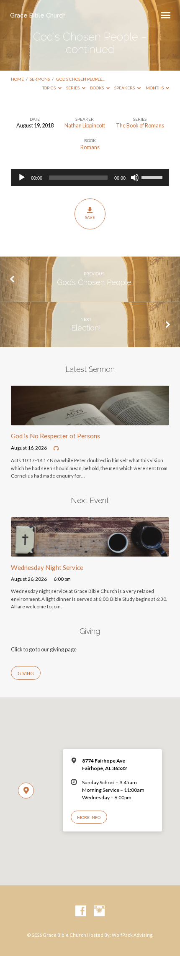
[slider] (153, 176)
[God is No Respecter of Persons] (90, 420)
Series (73, 87)
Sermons (40, 78)
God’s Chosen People (94, 282)
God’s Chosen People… (80, 78)
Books (97, 87)
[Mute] (135, 177)
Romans (90, 147)
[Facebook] (80, 911)
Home (17, 78)
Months (155, 87)
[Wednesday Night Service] (90, 551)
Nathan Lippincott (84, 125)
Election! (86, 327)
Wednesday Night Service (47, 567)
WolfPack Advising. (132, 935)
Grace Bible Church (38, 15)
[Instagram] (99, 911)
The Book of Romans (140, 125)
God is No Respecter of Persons (55, 436)
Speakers (125, 87)
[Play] (22, 177)
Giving (26, 673)
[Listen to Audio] (56, 448)
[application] (90, 177)
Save (90, 217)
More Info (88, 817)
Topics (49, 87)
